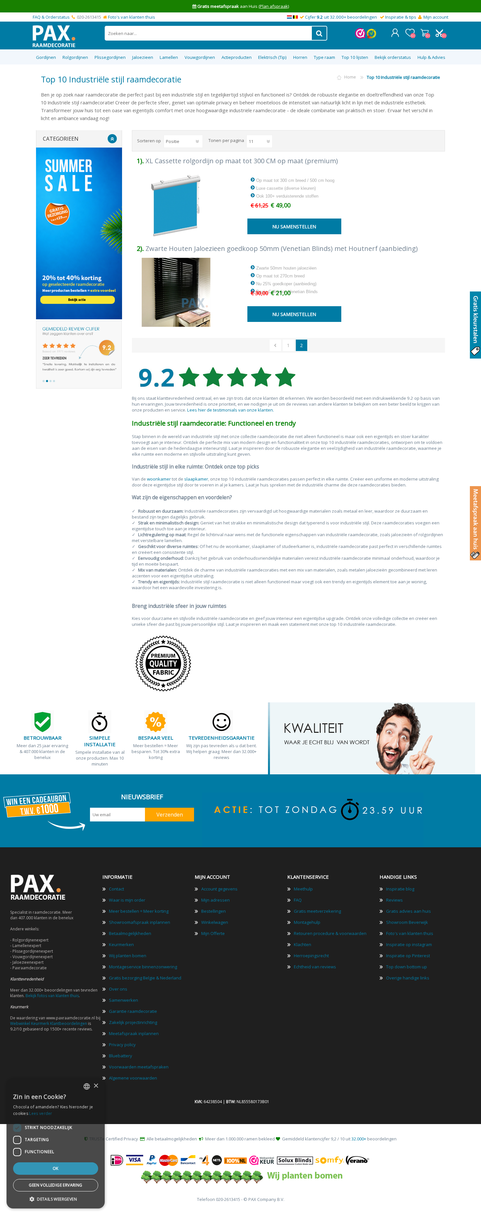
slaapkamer (196, 479)
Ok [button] (56, 1168)
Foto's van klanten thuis (131, 17)
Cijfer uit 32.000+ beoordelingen (341, 17)
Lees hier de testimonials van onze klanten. (230, 410)
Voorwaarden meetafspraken (139, 1067)
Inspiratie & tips (400, 17)
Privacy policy (122, 1045)
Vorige (275, 345)
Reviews (394, 900)
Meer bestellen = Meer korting (139, 911)
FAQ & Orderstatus (51, 17)
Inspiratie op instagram (409, 944)
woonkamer (159, 479)
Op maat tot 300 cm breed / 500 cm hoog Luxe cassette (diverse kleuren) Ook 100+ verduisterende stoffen (294, 188)
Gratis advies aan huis (408, 911)
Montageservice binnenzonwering (143, 967)
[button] (55, 1199)
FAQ (298, 900)
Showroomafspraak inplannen (139, 922)
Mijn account (435, 17)
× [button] (95, 1085)
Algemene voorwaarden (133, 1078)
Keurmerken (121, 944)
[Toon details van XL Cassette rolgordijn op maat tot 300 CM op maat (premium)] (176, 204)
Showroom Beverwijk (407, 922)
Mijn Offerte (213, 933)
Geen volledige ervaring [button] (55, 1185)
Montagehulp (307, 922)
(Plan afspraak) (273, 6)
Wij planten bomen (127, 956)
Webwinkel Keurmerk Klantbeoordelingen (48, 1023)
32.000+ (358, 1139)
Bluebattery (120, 1056)
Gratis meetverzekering (317, 911)
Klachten (302, 944)
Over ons (118, 989)
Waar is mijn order (127, 900)
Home (350, 77)
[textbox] (208, 33)
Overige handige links (407, 978)
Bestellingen (213, 911)
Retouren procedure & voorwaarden (330, 933)
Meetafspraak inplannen (134, 1033)
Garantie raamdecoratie (133, 1011)
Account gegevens (219, 889)
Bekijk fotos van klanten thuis (52, 995)
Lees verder (40, 1113)
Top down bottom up (406, 967)
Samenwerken (123, 1000)
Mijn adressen (215, 900)
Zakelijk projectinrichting (133, 1022)
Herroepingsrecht (311, 956)
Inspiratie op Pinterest (408, 956)
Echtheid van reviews (315, 967)
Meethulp (303, 889)
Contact (116, 889)
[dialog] (56, 1143)
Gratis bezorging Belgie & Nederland (145, 978)
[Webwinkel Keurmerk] (360, 37)
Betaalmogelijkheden (130, 933)
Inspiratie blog (400, 889)
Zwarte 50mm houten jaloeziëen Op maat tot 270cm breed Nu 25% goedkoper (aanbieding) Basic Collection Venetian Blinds (286, 280)
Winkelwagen (424, 33)
